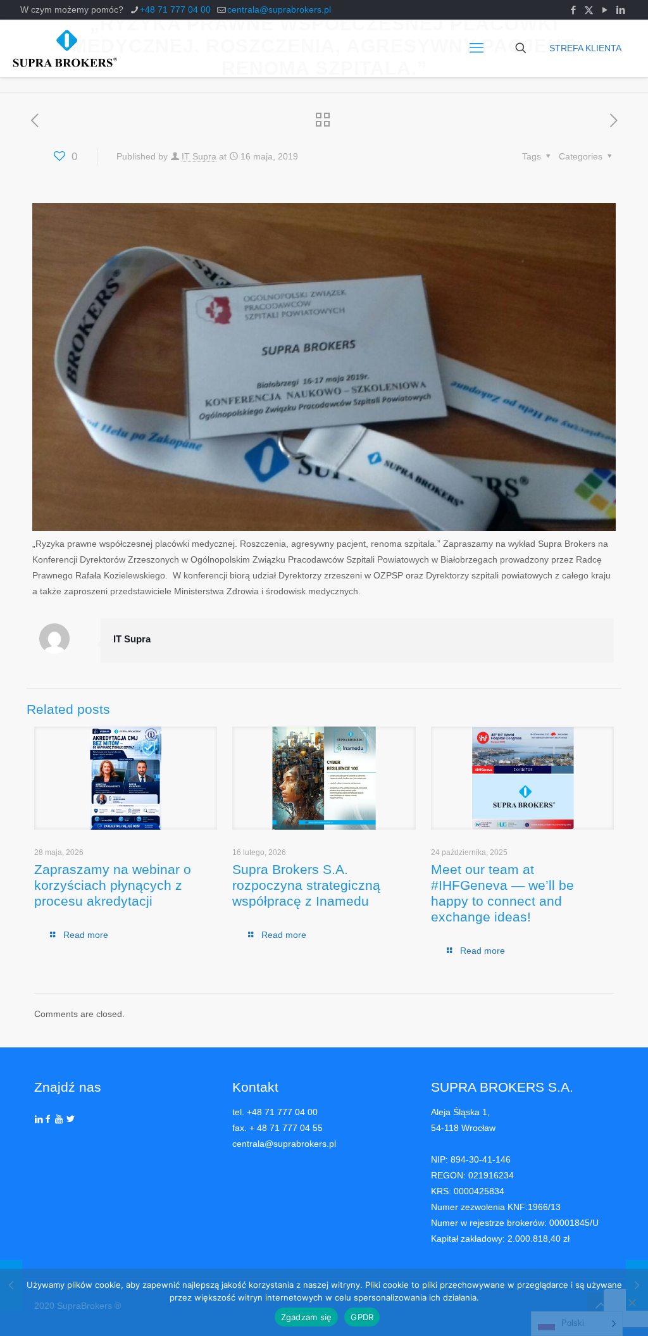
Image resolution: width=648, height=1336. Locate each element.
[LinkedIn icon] (620, 9)
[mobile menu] (476, 48)
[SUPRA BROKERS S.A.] (65, 48)
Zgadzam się (306, 1317)
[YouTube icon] (604, 9)
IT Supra (199, 156)
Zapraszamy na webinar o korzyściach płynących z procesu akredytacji (112, 885)
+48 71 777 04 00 (175, 9)
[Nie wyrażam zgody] (632, 1302)
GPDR (362, 1317)
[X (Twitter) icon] (589, 9)
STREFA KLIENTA (585, 48)
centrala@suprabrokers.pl (279, 9)
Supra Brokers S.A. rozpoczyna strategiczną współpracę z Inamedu (306, 885)
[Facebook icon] (573, 9)
